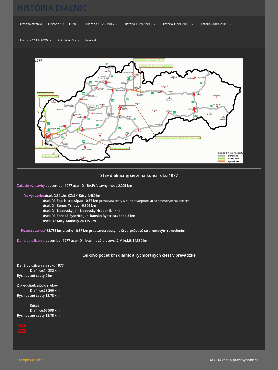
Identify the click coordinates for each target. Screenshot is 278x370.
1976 (21, 325)
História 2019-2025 (34, 40)
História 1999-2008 (175, 24)
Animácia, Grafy (68, 40)
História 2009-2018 (213, 24)
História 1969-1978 (62, 24)
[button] (78, 24)
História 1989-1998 (138, 24)
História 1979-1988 (100, 24)
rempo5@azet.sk (31, 360)
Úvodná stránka (31, 24)
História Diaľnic (52, 7)
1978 (21, 330)
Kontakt (90, 40)
